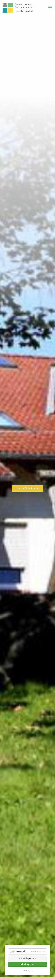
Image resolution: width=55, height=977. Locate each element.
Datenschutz (27, 970)
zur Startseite (18, 8)
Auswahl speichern (27, 958)
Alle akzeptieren (28, 964)
